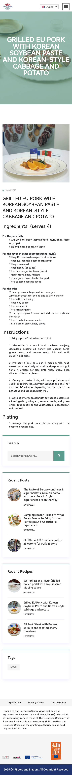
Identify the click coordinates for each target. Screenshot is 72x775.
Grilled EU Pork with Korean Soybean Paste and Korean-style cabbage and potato (43, 606)
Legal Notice (14, 702)
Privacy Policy (36, 702)
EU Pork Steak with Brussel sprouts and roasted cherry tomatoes (40, 628)
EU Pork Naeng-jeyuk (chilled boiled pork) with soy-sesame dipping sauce (42, 584)
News (14, 667)
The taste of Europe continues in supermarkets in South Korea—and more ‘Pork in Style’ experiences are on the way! (43, 494)
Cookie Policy (58, 702)
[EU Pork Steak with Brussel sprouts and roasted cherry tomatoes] (15, 629)
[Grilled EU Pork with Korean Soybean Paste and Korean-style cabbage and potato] (15, 607)
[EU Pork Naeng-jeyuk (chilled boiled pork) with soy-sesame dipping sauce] (15, 585)
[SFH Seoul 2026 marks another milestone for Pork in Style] (15, 545)
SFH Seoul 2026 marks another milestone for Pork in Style (42, 542)
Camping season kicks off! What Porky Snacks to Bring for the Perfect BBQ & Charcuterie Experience (43, 520)
